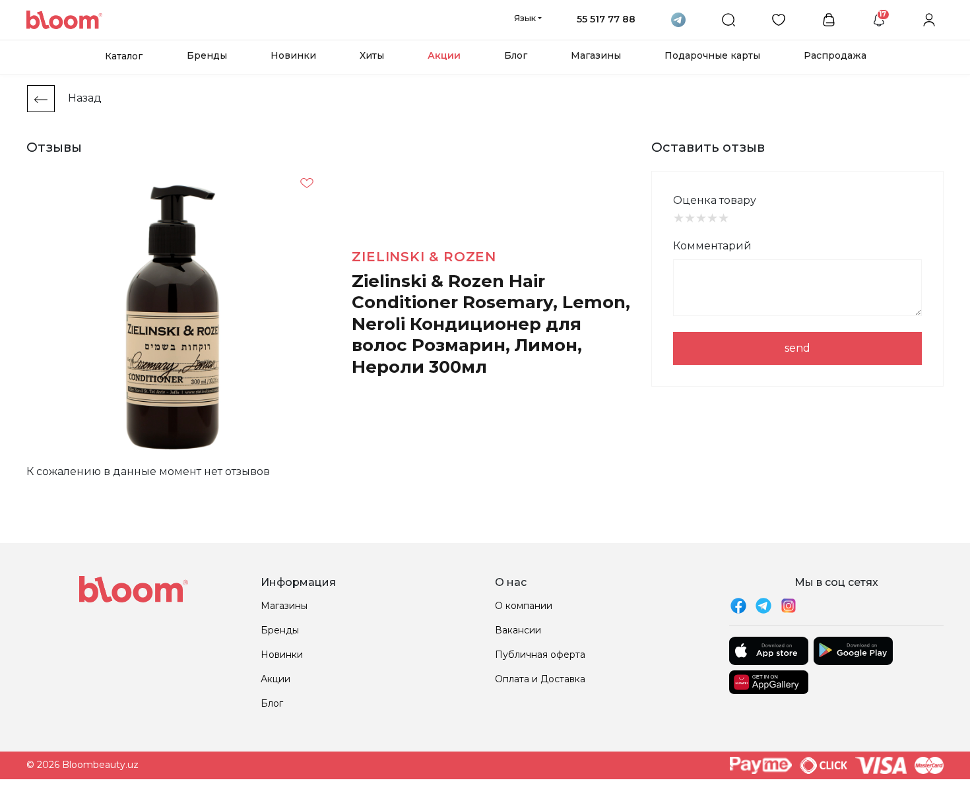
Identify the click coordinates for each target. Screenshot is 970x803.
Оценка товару (714, 200)
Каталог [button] (124, 56)
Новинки (293, 55)
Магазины (596, 55)
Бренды (207, 55)
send (797, 348)
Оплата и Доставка (540, 679)
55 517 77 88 (606, 19)
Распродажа (835, 55)
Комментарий (712, 246)
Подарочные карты (712, 55)
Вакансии (518, 630)
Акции (444, 55)
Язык (525, 18)
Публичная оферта (540, 654)
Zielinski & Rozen (424, 257)
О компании (523, 606)
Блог (515, 55)
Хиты (372, 55)
